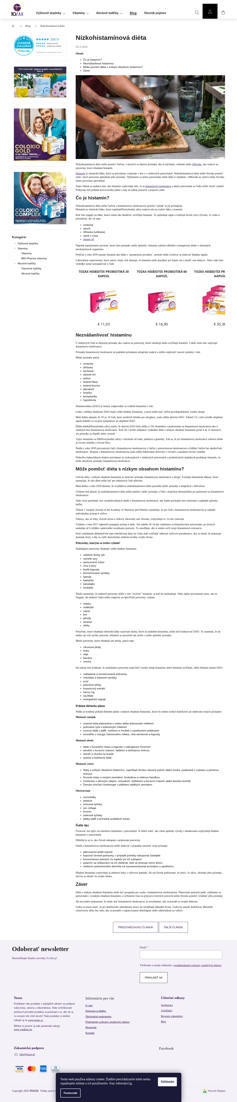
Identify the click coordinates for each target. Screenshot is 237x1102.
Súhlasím (167, 1081)
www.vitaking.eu (23, 1029)
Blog (163, 1021)
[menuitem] (50, 12)
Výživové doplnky (28, 243)
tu (130, 1083)
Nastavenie (70, 1093)
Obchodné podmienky (98, 1016)
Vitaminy (23, 248)
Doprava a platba (95, 1010)
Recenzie (90, 1027)
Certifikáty (166, 1010)
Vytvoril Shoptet (216, 1090)
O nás (89, 1005)
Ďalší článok (173, 927)
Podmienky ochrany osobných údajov (107, 1021)
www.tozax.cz (36, 1020)
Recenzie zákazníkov (172, 1016)
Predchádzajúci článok (135, 927)
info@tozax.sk (27, 1054)
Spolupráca (167, 1005)
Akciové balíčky (27, 263)
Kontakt (89, 1032)
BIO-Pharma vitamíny (34, 258)
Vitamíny (26, 253)
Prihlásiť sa (153, 977)
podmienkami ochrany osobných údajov (198, 965)
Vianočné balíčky (31, 268)
